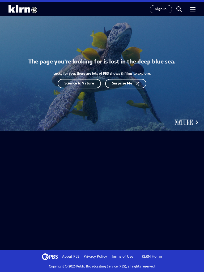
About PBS (70, 256)
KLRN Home (152, 256)
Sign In (161, 9)
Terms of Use (122, 256)
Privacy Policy (95, 256)
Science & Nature (79, 83)
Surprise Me (122, 83)
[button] (179, 9)
